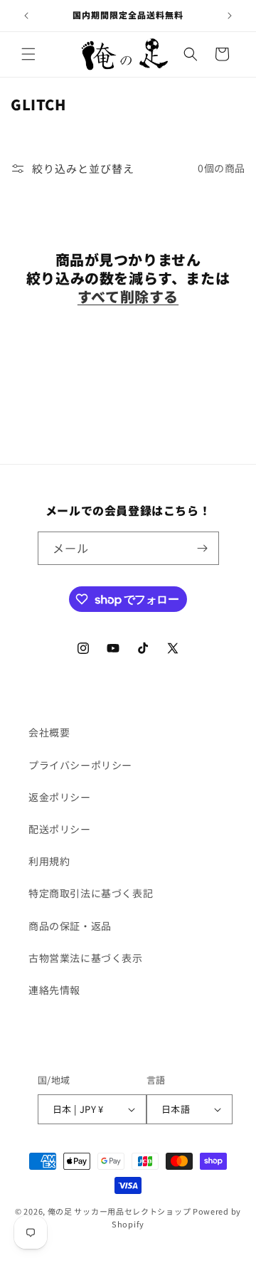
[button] (28, 54)
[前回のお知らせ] (26, 15)
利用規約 (49, 861)
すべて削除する (128, 296)
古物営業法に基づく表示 (85, 958)
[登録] (202, 548)
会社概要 (49, 732)
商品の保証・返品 (70, 926)
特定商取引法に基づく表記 (90, 893)
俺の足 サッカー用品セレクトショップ (119, 1211)
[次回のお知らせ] (229, 15)
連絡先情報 (54, 990)
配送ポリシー (59, 829)
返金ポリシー (59, 797)
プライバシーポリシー (80, 765)
